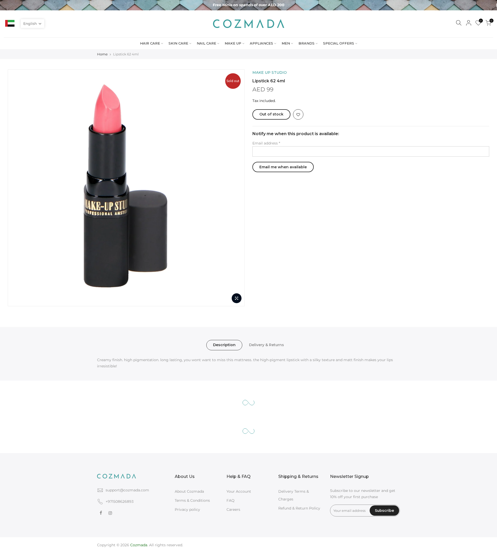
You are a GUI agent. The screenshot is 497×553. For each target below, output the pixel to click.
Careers (233, 509)
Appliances (261, 43)
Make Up (233, 43)
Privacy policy (187, 509)
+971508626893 (120, 501)
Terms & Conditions (192, 500)
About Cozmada (189, 491)
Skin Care (178, 43)
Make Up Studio (269, 72)
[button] (32, 23)
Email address (266, 143)
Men (286, 43)
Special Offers (338, 43)
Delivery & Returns (266, 345)
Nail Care (206, 43)
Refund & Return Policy (299, 508)
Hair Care (150, 43)
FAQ (230, 500)
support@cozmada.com (127, 490)
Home (102, 54)
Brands (306, 43)
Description (224, 345)
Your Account (238, 491)
